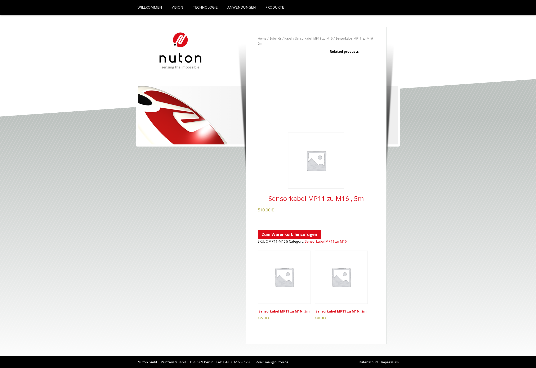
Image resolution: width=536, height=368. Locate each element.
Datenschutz (369, 362)
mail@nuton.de (276, 362)
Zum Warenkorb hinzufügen (289, 234)
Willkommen (150, 7)
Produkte (274, 7)
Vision (177, 7)
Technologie (205, 7)
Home (262, 38)
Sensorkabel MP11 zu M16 (313, 38)
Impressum (390, 362)
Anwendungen (241, 7)
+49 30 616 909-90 (237, 362)
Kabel (288, 38)
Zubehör (275, 38)
